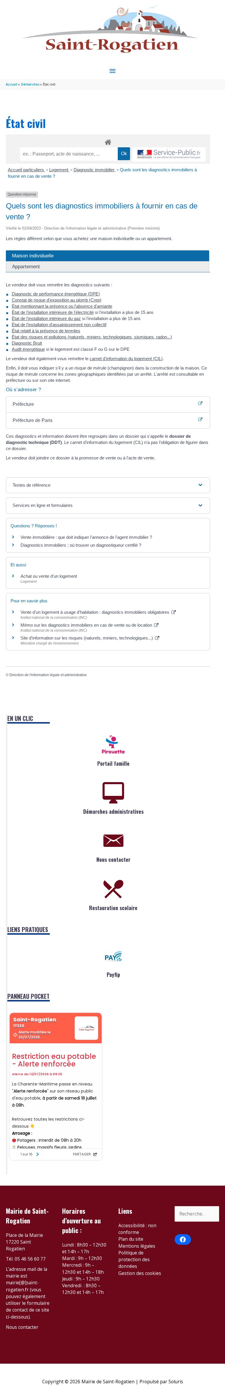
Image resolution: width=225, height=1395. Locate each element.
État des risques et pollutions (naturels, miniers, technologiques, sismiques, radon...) (92, 336)
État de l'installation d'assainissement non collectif (59, 324)
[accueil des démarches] (108, 141)
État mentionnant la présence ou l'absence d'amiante (62, 306)
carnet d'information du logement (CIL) (126, 358)
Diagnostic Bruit (27, 343)
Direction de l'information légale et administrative (48, 675)
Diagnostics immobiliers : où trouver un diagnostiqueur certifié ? (81, 545)
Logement (59, 169)
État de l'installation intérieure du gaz (46, 318)
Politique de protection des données (134, 1259)
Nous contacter (113, 859)
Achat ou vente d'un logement (49, 576)
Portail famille (113, 763)
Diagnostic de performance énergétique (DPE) (56, 293)
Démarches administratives (113, 811)
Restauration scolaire (113, 908)
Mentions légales (136, 1246)
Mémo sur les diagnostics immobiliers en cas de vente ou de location (87, 625)
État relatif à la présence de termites (46, 330)
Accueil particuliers (26, 169)
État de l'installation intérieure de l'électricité (53, 312)
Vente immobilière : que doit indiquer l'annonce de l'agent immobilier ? (86, 537)
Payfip (113, 974)
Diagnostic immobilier (95, 169)
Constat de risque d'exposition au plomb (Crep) (56, 300)
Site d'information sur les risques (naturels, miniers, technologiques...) (87, 637)
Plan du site (130, 1239)
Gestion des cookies (139, 1273)
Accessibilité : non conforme (137, 1228)
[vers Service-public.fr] (169, 154)
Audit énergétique (28, 349)
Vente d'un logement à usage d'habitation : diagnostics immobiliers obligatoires (96, 612)
